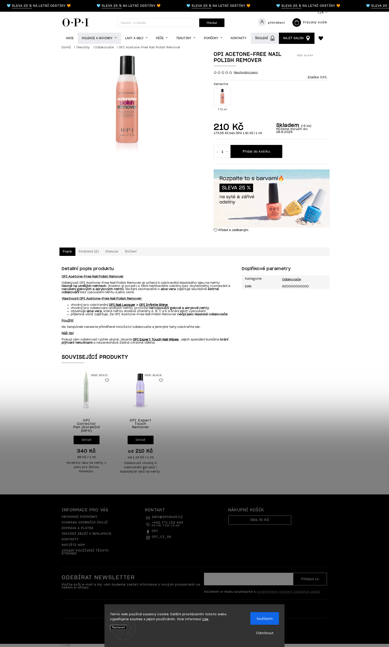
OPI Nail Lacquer (122, 305)
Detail (86, 440)
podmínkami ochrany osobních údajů (288, 592)
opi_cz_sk (161, 537)
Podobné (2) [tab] (89, 251)
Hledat (212, 23)
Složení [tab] (131, 251)
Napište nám (73, 545)
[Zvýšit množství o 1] (227, 152)
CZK (321, 12)
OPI (155, 531)
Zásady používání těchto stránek (85, 552)
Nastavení (118, 627)
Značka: (317, 77)
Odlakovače (291, 279)
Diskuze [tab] (112, 251)
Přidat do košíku (256, 151)
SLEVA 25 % (16, 5)
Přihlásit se (310, 579)
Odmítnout (264, 633)
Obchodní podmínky (79, 517)
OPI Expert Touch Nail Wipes (156, 339)
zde (205, 619)
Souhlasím (265, 618)
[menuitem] (70, 38)
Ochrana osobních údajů (85, 522)
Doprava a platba (78, 528)
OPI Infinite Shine (153, 305)
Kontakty (70, 539)
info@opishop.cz (167, 517)
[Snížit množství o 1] (217, 152)
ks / (259, 520)
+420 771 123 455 (167, 524)
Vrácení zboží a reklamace (87, 533)
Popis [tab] (67, 251)
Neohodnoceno (246, 72)
